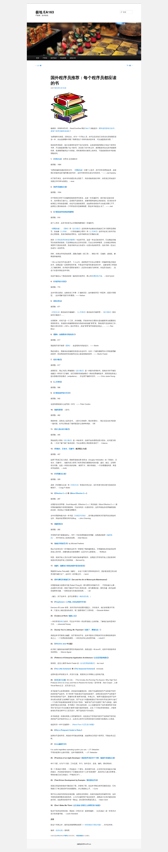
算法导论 (57, 301)
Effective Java (60, 643)
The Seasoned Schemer (84, 668)
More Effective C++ (78, 493)
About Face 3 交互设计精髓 (83, 724)
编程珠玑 (58, 524)
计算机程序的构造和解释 (63, 212)
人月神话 (93, 231)
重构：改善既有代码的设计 (64, 334)
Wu (58, 836)
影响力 (61, 621)
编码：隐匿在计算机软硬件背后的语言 (69, 565)
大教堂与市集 (80, 515)
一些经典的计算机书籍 (91, 824)
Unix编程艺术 (60, 744)
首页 (37, 58)
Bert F (87, 128)
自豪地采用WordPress (84, 844)
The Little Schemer (62, 668)
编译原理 (58, 409)
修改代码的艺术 (61, 543)
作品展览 (63, 58)
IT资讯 (45, 58)
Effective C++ (60, 493)
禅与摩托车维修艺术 (63, 579)
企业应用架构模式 (101, 657)
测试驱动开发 (92, 780)
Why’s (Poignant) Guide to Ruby (68, 730)
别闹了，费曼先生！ (92, 629)
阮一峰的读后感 (82, 596)
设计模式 (76, 228)
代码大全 (57, 159)
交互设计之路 (60, 680)
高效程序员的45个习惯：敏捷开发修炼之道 (97, 758)
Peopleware (59, 602)
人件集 (63, 231)
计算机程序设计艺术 (62, 393)
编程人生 (72, 615)
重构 (66, 228)
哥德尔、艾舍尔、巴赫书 (64, 448)
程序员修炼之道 (60, 187)
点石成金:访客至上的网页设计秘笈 (86, 805)
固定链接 (80, 836)
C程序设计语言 (60, 281)
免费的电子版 (97, 276)
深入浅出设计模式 (62, 429)
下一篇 (129, 65)
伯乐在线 (59, 830)
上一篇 (38, 65)
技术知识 (54, 58)
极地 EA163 (45, 11)
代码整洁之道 (60, 473)
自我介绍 (73, 58)
